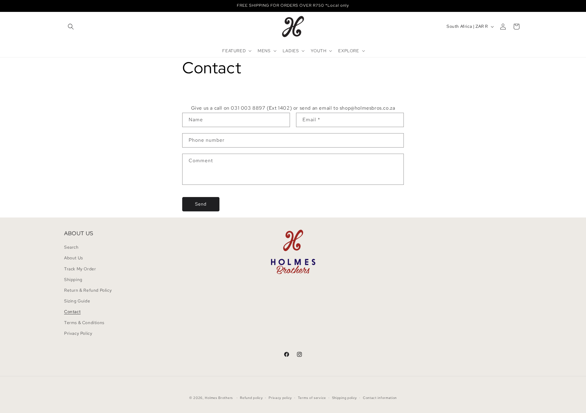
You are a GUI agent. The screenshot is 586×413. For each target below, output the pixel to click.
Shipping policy (344, 398)
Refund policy (251, 398)
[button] (71, 26)
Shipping (73, 279)
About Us (73, 258)
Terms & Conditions (84, 322)
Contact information (380, 398)
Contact (72, 311)
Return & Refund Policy (88, 290)
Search (71, 247)
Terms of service (312, 398)
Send (201, 204)
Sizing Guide (77, 301)
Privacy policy (280, 398)
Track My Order (80, 269)
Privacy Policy (78, 333)
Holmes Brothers (219, 398)
